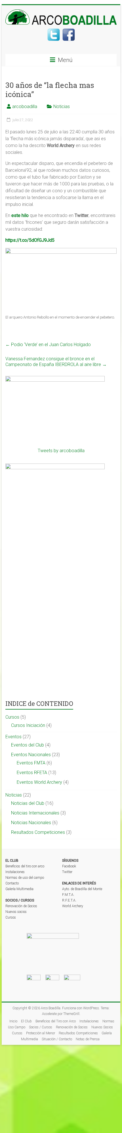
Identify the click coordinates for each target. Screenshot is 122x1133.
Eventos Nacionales (31, 754)
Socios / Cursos (40, 1027)
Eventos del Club (27, 745)
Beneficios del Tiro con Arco (55, 1021)
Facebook (69, 866)
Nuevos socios (16, 912)
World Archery (72, 906)
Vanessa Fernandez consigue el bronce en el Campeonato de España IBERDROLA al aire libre (56, 361)
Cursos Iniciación (28, 725)
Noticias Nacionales (31, 822)
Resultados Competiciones (38, 832)
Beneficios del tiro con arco (24, 866)
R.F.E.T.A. (69, 900)
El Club (26, 1021)
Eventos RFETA (32, 772)
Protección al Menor (40, 1033)
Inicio (13, 1021)
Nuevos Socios (102, 1027)
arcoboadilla (24, 106)
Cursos (12, 717)
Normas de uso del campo (24, 878)
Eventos (13, 736)
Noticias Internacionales (35, 813)
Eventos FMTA (31, 763)
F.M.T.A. (68, 895)
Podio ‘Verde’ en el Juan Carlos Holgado (48, 344)
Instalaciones (15, 872)
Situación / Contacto (57, 1039)
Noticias (61, 106)
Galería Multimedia (19, 889)
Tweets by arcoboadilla (61, 450)
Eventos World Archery (39, 782)
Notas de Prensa (88, 1039)
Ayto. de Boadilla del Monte (82, 889)
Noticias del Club (27, 803)
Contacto (12, 883)
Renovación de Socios (21, 906)
